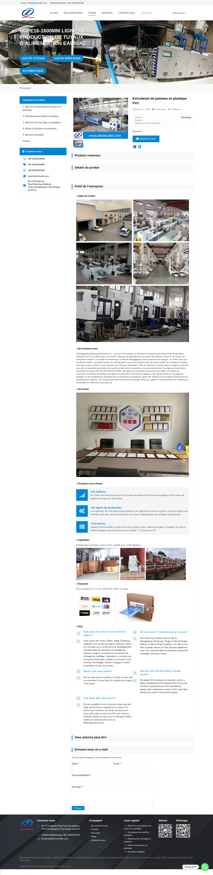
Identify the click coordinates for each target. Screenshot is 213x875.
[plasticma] (28, 13)
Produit (92, 13)
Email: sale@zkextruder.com (34, 3)
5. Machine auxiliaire (33, 135)
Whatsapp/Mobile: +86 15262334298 (67, 3)
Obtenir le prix (148, 138)
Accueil (54, 13)
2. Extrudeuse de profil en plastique (41, 116)
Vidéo (92, 836)
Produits (94, 829)
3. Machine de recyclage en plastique (42, 122)
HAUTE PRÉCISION (67, 58)
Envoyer (78, 808)
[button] (106, 78)
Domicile (26, 88)
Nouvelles (107, 13)
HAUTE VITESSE (33, 58)
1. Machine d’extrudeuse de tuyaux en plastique (42, 108)
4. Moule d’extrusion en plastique (40, 128)
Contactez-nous (127, 13)
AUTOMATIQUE (32, 70)
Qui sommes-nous (73, 13)
